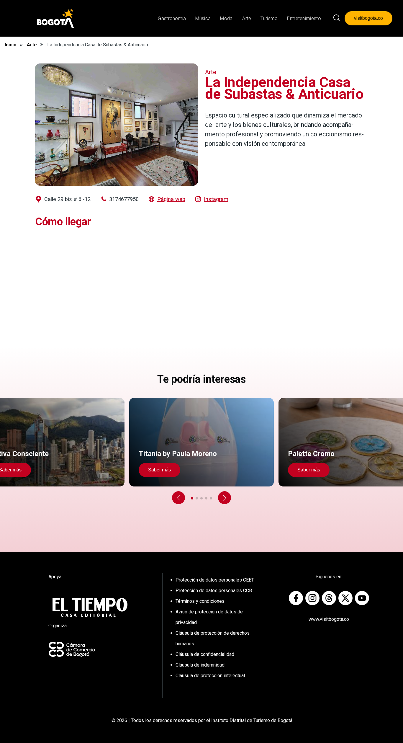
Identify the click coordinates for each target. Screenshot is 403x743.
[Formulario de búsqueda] (337, 18)
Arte (32, 45)
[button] (178, 497)
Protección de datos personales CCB (214, 590)
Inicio (11, 45)
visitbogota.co (368, 18)
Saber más (159, 469)
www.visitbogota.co (329, 619)
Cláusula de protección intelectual (210, 675)
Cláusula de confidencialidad (205, 654)
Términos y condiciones (200, 601)
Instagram (216, 199)
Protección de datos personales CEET (215, 580)
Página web (171, 199)
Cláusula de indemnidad (200, 665)
